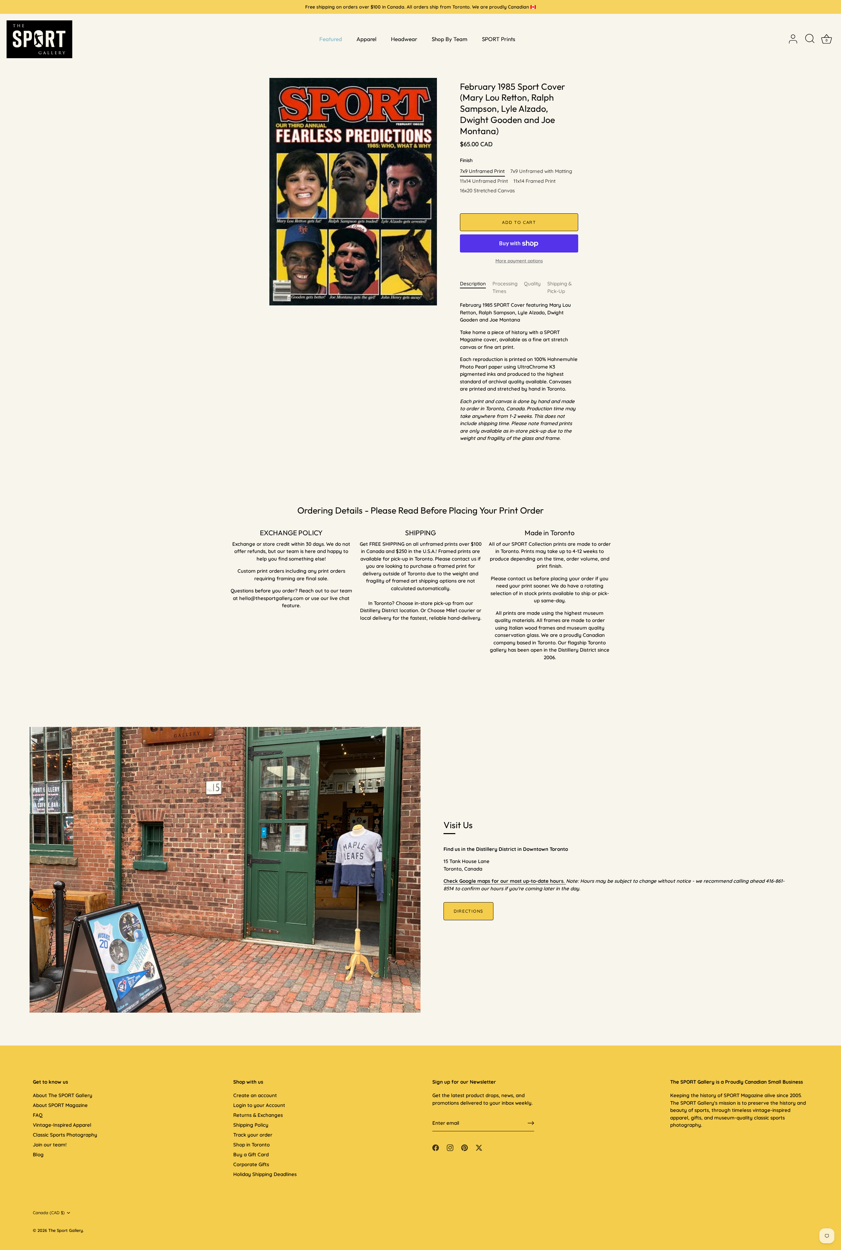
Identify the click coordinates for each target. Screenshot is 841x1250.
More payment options (519, 260)
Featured (330, 39)
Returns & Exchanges (258, 1115)
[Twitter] (479, 1147)
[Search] (810, 39)
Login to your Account (259, 1105)
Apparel (366, 39)
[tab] (476, 287)
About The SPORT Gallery (62, 1095)
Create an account (255, 1095)
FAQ (37, 1115)
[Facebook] (435, 1147)
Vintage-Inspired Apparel (62, 1125)
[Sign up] (531, 1123)
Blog (38, 1154)
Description (473, 283)
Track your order (252, 1135)
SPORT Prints (498, 39)
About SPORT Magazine (60, 1105)
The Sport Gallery (65, 1230)
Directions (468, 911)
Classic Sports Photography (65, 1135)
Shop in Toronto (251, 1145)
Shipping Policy (250, 1125)
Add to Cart (519, 222)
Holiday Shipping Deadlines (265, 1174)
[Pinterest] (464, 1147)
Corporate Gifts (251, 1164)
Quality (532, 283)
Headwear (404, 39)
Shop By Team (449, 39)
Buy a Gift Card (251, 1154)
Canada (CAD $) (49, 1212)
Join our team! (50, 1145)
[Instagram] (450, 1147)
